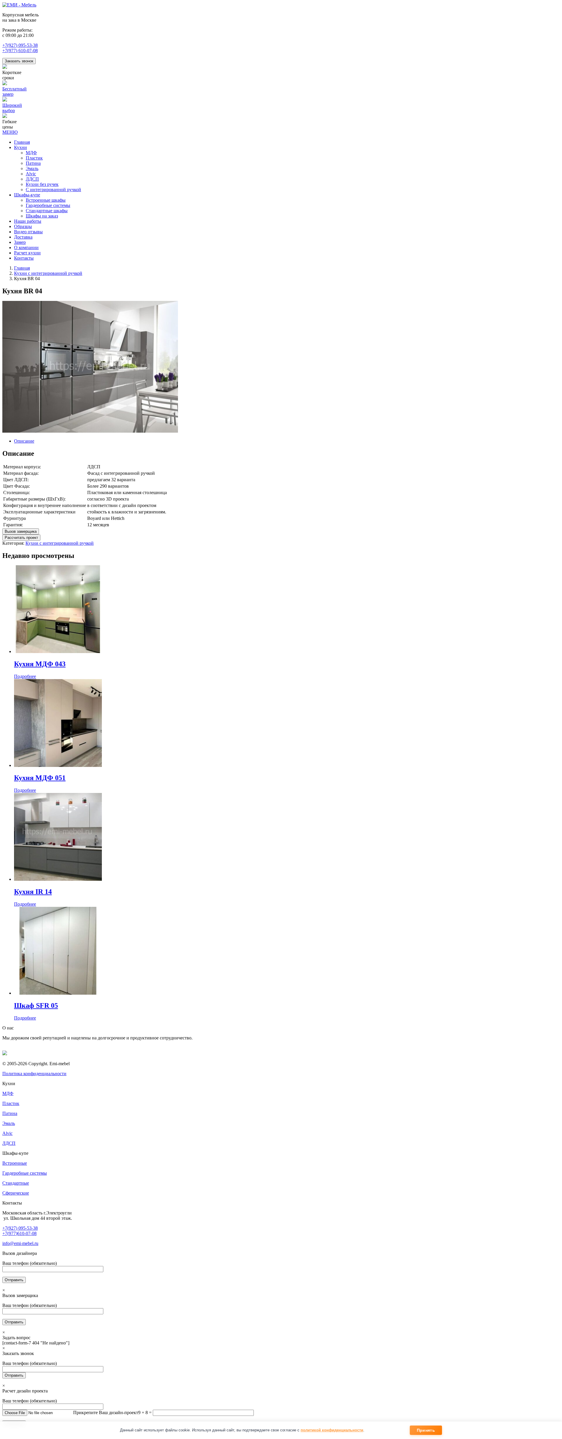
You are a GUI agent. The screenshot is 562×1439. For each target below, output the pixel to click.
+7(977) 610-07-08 (20, 50)
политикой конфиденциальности (332, 1430)
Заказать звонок (19, 61)
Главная (22, 267)
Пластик (10, 1103)
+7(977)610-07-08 (19, 1233)
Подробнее (25, 676)
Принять (426, 1430)
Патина (9, 1113)
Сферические (15, 1192)
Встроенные (14, 1163)
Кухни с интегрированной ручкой (48, 273)
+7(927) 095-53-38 (20, 45)
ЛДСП (9, 1143)
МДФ (7, 1093)
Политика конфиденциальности (34, 1073)
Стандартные (15, 1183)
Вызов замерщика (21, 531)
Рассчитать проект (21, 537)
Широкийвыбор (12, 108)
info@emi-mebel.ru (20, 1243)
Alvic (7, 1133)
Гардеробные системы (24, 1173)
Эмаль (8, 1123)
